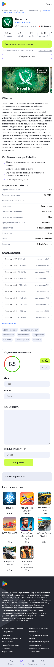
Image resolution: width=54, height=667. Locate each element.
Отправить (18, 462)
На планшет (23, 335)
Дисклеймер (7, 642)
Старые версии (27, 56)
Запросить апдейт (45, 50)
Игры (22, 11)
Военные (37, 340)
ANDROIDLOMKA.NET (9, 11)
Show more (7, 323)
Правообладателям (10, 645)
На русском (39, 335)
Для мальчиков (10, 330)
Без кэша (7, 340)
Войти (49, 4)
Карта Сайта (7, 651)
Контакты (6, 648)
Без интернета (22, 340)
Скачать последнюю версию (19, 44)
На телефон (8, 335)
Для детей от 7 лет (29, 330)
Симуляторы (34, 11)
